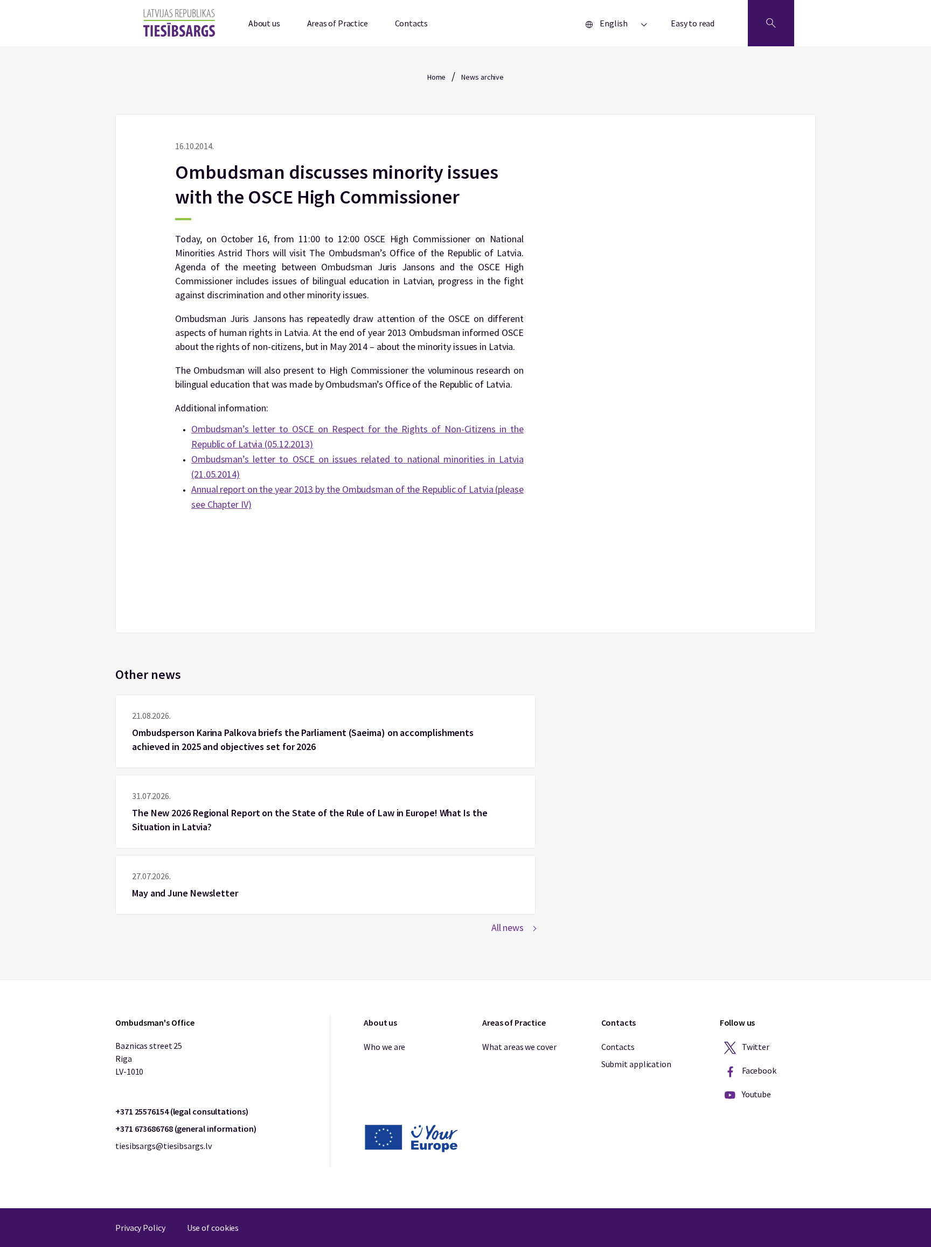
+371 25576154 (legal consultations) (181, 1111)
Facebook (758, 1070)
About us (264, 23)
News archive (482, 77)
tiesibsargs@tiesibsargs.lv (163, 1145)
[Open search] (771, 23)
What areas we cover (519, 1046)
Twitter (754, 1046)
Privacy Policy (140, 1227)
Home (436, 77)
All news (507, 927)
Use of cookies (213, 1227)
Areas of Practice (337, 23)
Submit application (636, 1064)
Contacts (411, 23)
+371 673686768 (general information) (185, 1128)
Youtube (755, 1094)
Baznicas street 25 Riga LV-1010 (148, 1058)
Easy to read (692, 23)
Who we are (384, 1046)
